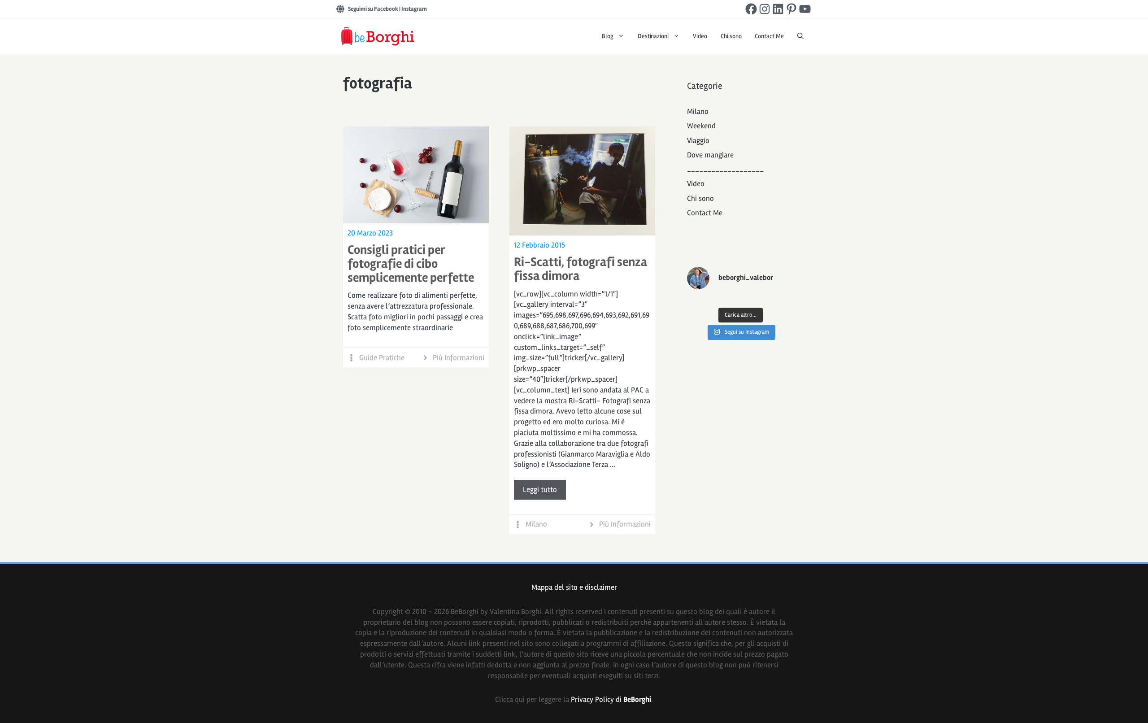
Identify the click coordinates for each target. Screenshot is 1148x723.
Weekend (701, 126)
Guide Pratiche (381, 357)
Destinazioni (653, 36)
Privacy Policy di (611, 699)
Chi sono (731, 36)
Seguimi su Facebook (373, 9)
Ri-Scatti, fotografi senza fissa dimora (580, 268)
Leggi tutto (540, 489)
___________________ (725, 169)
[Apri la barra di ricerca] (800, 36)
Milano (536, 524)
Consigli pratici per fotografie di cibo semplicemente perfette (411, 263)
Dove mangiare (710, 155)
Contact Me (769, 36)
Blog (607, 36)
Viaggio (698, 140)
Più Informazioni (458, 357)
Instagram (414, 9)
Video (700, 36)
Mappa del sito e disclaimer (574, 587)
